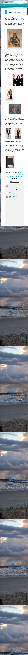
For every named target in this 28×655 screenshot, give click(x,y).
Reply (10, 192)
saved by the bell (13, 176)
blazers (15, 174)
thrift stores (20, 176)
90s (12, 174)
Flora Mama (20, 172)
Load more (15, 223)
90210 (10, 174)
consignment (20, 174)
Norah (10, 185)
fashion (8, 176)
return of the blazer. (14, 12)
